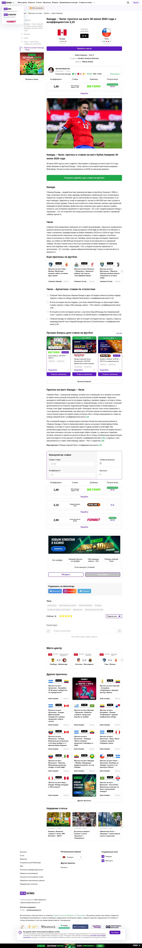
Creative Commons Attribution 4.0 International (69, 915)
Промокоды (78, 367)
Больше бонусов (84, 381)
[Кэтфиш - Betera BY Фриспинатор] (71, 946)
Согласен (115, 932)
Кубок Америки (85, 605)
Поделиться (112, 616)
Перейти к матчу (84, 48)
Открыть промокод (58, 374)
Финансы (64, 867)
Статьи (39, 2)
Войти (136, 2)
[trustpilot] (64, 926)
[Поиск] (128, 3)
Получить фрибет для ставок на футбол (84, 178)
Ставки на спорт (85, 2)
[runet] (22, 926)
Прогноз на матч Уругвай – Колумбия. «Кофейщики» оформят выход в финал (109, 689)
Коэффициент (54, 471)
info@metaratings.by (34, 910)
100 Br (112, 86)
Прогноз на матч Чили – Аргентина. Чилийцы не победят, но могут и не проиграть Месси (109, 764)
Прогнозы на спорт (67, 605)
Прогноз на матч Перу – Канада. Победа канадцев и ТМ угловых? (58, 785)
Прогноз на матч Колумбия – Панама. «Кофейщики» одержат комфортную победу (109, 713)
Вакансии (23, 859)
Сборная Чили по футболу (58, 610)
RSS (21, 866)
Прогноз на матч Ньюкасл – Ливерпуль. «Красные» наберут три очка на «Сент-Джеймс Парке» (84, 272)
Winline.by (77, 610)
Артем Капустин (62, 69)
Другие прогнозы (57, 674)
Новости (31, 2)
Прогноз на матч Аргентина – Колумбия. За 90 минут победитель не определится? (57, 689)
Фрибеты (52, 361)
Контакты (23, 852)
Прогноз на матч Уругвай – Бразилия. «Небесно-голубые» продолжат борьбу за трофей (84, 713)
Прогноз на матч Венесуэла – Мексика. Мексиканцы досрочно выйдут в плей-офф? (57, 764)
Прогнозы (47, 2)
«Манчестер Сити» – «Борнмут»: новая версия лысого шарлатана (110, 834)
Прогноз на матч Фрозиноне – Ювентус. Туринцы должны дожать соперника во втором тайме (110, 273)
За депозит (60, 361)
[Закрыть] (138, 946)
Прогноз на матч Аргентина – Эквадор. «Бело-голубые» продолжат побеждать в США (83, 741)
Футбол (98, 605)
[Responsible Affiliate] (113, 926)
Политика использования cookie (31, 877)
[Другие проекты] (8, 3)
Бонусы (55, 2)
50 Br (112, 505)
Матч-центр (22, 2)
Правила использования (29, 873)
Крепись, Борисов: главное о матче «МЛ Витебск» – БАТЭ (56, 834)
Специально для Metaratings (30, 862)
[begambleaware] (80, 926)
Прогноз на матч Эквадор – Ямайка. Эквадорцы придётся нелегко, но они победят (84, 764)
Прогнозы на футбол (94, 610)
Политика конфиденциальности (31, 870)
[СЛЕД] (122, 271)
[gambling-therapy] (96, 926)
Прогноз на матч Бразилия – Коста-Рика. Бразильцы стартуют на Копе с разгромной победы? (109, 787)
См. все (119, 333)
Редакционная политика (28, 884)
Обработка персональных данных (32, 880)
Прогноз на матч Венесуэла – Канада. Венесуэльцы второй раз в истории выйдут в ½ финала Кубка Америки (58, 741)
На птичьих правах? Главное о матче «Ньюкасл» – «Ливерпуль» (82, 835)
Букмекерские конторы (69, 2)
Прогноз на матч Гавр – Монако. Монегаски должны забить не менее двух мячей (58, 272)
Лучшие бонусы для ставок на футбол (70, 332)
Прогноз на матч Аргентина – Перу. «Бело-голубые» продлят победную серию (110, 740)
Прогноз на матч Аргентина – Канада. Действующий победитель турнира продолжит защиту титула (56, 715)
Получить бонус (32, 79)
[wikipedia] (48, 926)
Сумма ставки (54, 460)
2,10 (87, 417)
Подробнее (52, 370)
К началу (27, 20)
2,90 (103, 438)
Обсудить (66, 574)
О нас (22, 855)
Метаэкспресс (37, 8)
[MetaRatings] (27, 893)
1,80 (102, 441)
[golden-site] (33, 926)
